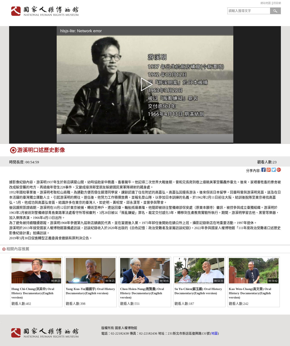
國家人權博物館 (75, 11)
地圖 (214, 333)
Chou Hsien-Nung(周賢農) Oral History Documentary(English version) (142, 293)
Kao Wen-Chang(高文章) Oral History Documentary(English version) (250, 293)
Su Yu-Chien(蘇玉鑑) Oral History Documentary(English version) (198, 291)
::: (259, 3)
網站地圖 (265, 3)
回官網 (277, 3)
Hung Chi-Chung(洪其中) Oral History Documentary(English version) (32, 293)
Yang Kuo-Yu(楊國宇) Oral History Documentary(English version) (90, 291)
